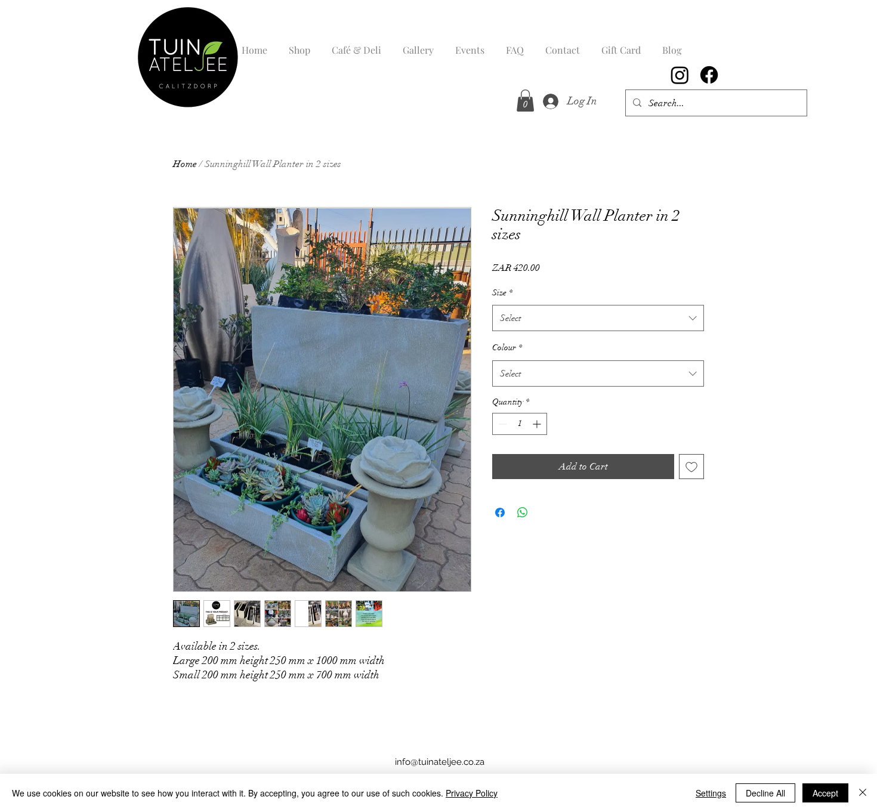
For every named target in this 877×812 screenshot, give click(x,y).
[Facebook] (709, 75)
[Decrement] (501, 423)
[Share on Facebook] (500, 512)
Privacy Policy (472, 793)
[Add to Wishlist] (691, 466)
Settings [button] (711, 793)
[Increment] (537, 423)
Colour (507, 347)
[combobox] (598, 318)
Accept (825, 793)
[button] (525, 100)
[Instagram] (679, 75)
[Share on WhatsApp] (522, 512)
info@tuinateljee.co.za (439, 762)
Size (502, 293)
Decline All (765, 793)
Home (185, 164)
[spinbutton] (519, 423)
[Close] (863, 792)
